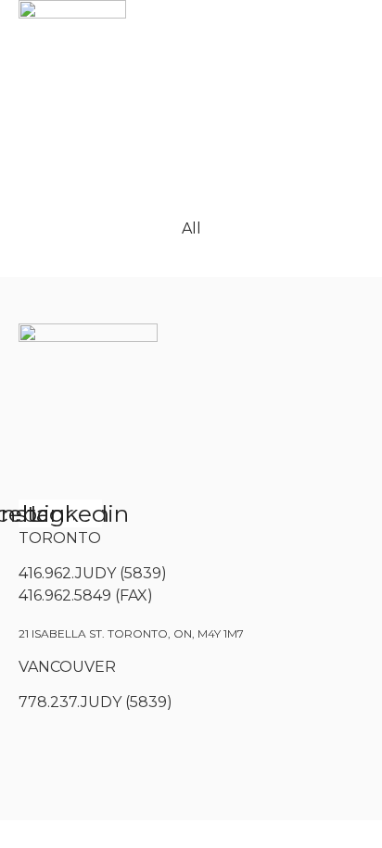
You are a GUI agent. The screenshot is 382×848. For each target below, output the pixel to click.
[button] (44, 123)
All (191, 228)
